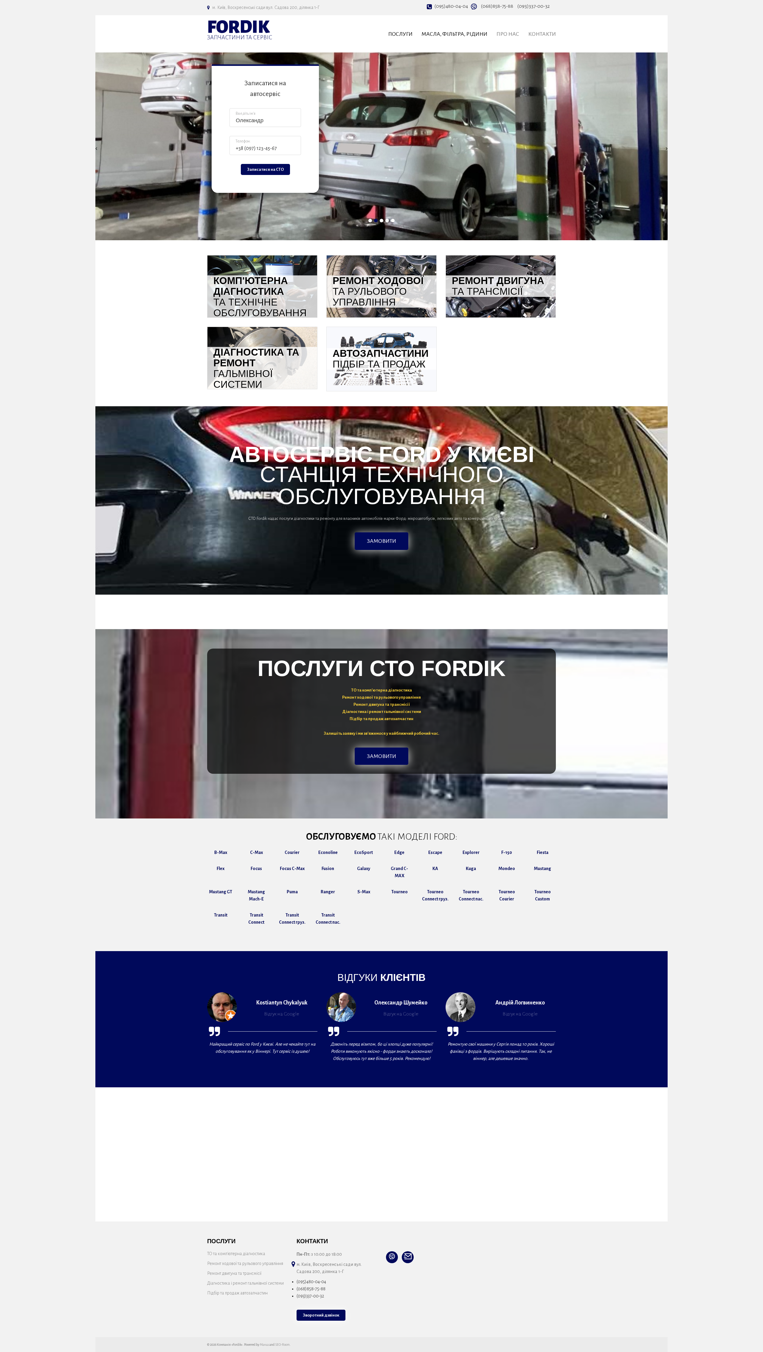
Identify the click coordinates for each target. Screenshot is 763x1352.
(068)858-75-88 (497, 6)
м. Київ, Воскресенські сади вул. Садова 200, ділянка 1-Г (266, 7)
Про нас (507, 34)
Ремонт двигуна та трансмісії (234, 1273)
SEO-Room (282, 1344)
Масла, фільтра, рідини (454, 34)
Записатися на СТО (265, 169)
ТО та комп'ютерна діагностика (236, 1253)
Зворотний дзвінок (321, 1315)
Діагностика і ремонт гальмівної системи (245, 1283)
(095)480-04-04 (451, 6)
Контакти (542, 34)
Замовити (381, 541)
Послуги (400, 34)
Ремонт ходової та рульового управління (245, 1263)
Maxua (264, 1344)
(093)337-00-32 (533, 6)
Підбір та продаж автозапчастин (237, 1293)
